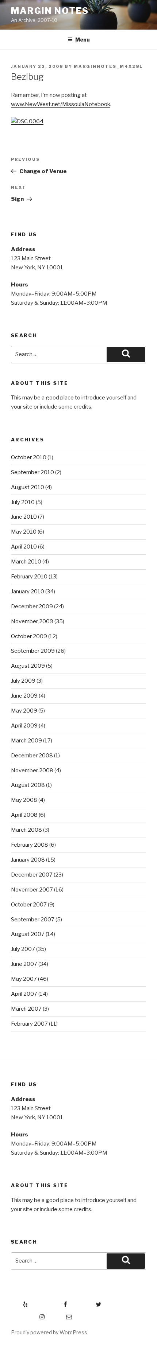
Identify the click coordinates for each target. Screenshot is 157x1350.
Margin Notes (50, 10)
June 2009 (24, 695)
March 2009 (26, 740)
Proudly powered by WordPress (49, 1332)
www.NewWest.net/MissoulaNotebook (60, 104)
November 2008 (32, 770)
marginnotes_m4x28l (108, 66)
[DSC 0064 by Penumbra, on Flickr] (27, 121)
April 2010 (24, 546)
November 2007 (32, 889)
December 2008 (32, 755)
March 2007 (26, 1009)
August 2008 (28, 785)
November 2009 (32, 621)
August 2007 (28, 934)
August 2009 (28, 666)
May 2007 (24, 979)
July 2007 (23, 949)
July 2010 (23, 502)
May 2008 (24, 800)
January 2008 (28, 860)
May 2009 (24, 710)
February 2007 (29, 1024)
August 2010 (27, 487)
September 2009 (33, 651)
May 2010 (24, 531)
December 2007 (32, 874)
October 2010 (28, 457)
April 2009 (24, 725)
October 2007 (29, 904)
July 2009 (23, 681)
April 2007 (24, 994)
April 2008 (24, 815)
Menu (82, 39)
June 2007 (24, 964)
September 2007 (32, 919)
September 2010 (32, 472)
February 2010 (29, 576)
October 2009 (29, 636)
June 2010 (24, 517)
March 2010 (26, 561)
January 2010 (27, 591)
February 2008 (29, 845)
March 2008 (26, 830)
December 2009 (32, 606)
